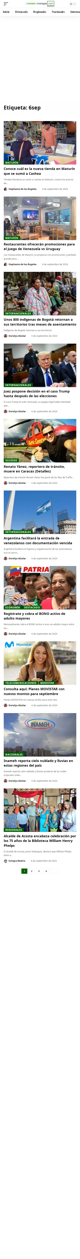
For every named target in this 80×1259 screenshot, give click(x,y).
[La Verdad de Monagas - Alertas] (40, 4)
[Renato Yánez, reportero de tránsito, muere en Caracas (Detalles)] (40, 440)
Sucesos (11, 460)
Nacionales (14, 754)
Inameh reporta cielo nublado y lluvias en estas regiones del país (38, 763)
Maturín (11, 162)
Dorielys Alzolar (17, 335)
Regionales (13, 830)
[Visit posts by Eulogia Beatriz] (5, 861)
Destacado (32, 607)
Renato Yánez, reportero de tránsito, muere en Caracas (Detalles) (34, 468)
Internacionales (18, 313)
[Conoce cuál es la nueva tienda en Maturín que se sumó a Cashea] (40, 143)
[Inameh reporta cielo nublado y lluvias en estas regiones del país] (40, 735)
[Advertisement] (40, 58)
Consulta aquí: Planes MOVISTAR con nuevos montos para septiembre (34, 691)
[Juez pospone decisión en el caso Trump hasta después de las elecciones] (40, 365)
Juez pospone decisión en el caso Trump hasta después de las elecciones (37, 393)
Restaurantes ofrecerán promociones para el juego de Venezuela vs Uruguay (39, 246)
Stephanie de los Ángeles (22, 189)
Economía (12, 607)
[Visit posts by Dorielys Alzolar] (5, 336)
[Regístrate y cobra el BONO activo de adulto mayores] (40, 588)
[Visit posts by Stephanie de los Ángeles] (5, 189)
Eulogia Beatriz (17, 860)
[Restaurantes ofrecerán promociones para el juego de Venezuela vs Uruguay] (40, 218)
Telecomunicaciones (20, 683)
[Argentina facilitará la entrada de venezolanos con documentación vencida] (40, 512)
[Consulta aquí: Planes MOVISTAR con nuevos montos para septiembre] (40, 663)
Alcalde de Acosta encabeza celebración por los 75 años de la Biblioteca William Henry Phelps (40, 841)
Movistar (47, 683)
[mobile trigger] (7, 3)
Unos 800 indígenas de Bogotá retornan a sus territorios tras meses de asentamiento (40, 321)
